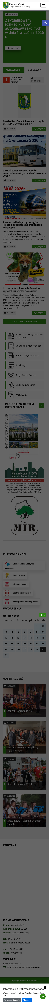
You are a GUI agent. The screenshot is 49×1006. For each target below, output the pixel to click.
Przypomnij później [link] (12, 1000)
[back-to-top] (43, 996)
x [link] (45, 987)
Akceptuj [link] (26, 1000)
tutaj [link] (5, 995)
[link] (45, 23)
